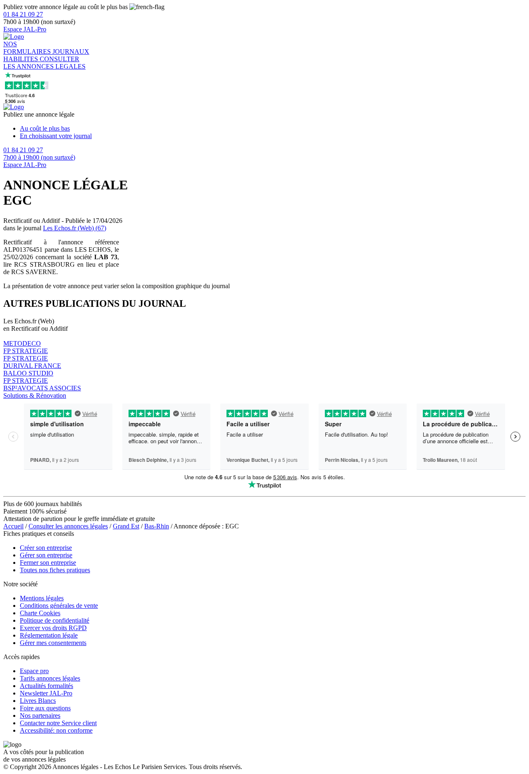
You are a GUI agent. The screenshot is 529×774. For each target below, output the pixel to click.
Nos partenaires (40, 715)
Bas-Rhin (156, 526)
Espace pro (34, 670)
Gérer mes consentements (53, 642)
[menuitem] (273, 128)
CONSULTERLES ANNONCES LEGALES (44, 62)
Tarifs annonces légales (50, 678)
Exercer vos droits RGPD (53, 627)
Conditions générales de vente (59, 605)
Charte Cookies (40, 612)
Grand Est (126, 526)
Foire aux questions (45, 708)
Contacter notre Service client (58, 722)
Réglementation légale (49, 635)
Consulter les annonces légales (68, 526)
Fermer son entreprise (48, 562)
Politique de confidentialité (54, 620)
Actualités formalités (46, 685)
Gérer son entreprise (46, 555)
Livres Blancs (38, 700)
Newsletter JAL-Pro (46, 693)
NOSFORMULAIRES (27, 48)
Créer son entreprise (46, 547)
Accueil (13, 526)
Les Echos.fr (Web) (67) (74, 228)
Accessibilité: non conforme (56, 730)
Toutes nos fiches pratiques (55, 569)
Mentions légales (42, 598)
